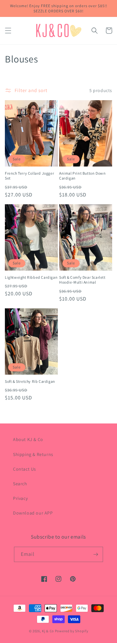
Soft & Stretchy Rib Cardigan (30, 381)
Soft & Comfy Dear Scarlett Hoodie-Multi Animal (82, 280)
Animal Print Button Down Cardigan (82, 176)
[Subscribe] (95, 554)
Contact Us (24, 469)
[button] (8, 30)
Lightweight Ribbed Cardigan (31, 277)
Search (20, 484)
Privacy (20, 498)
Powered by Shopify (71, 631)
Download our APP (33, 513)
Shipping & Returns (33, 454)
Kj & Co (48, 631)
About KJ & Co (28, 439)
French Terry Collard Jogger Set (29, 176)
